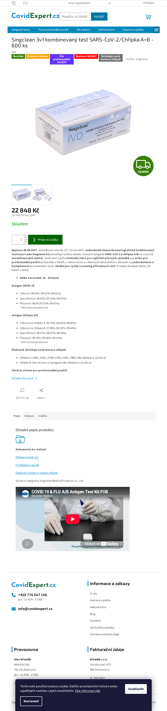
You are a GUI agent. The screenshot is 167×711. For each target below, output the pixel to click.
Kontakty (95, 621)
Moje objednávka (79, 3)
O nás (93, 594)
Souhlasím (136, 689)
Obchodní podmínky (102, 628)
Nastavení (31, 701)
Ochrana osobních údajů (104, 634)
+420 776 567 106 (32, 595)
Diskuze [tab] (29, 416)
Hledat (99, 16)
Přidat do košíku (48, 239)
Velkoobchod (98, 607)
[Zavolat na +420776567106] (18, 3)
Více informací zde (87, 691)
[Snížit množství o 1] (26, 242)
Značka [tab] (42, 416)
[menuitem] (21, 30)
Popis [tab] (17, 416)
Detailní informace (23, 378)
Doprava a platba (100, 600)
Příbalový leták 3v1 (27, 457)
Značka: (137, 59)
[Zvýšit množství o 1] (26, 237)
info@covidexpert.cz (35, 608)
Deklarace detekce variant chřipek (37, 473)
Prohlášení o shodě (27, 465)
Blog (93, 614)
